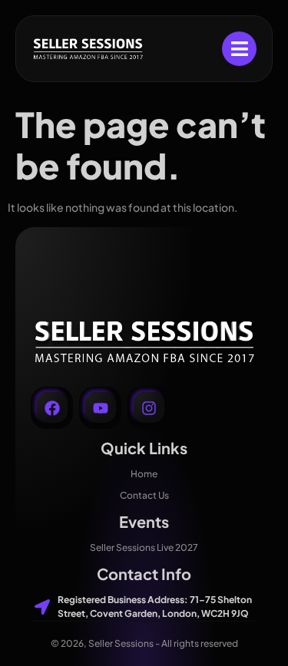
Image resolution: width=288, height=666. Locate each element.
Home (144, 474)
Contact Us (144, 495)
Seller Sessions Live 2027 (144, 547)
